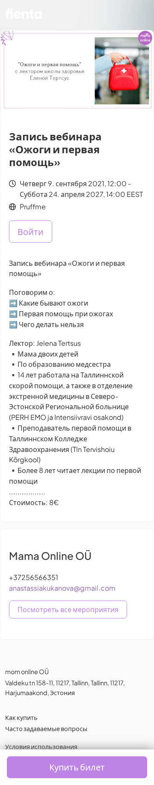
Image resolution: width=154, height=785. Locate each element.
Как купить (21, 717)
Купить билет (77, 766)
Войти (31, 231)
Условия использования (41, 746)
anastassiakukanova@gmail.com (62, 587)
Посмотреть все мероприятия (68, 609)
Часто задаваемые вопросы (46, 728)
